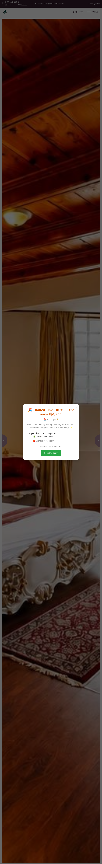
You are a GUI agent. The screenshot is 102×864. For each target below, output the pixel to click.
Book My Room (51, 453)
